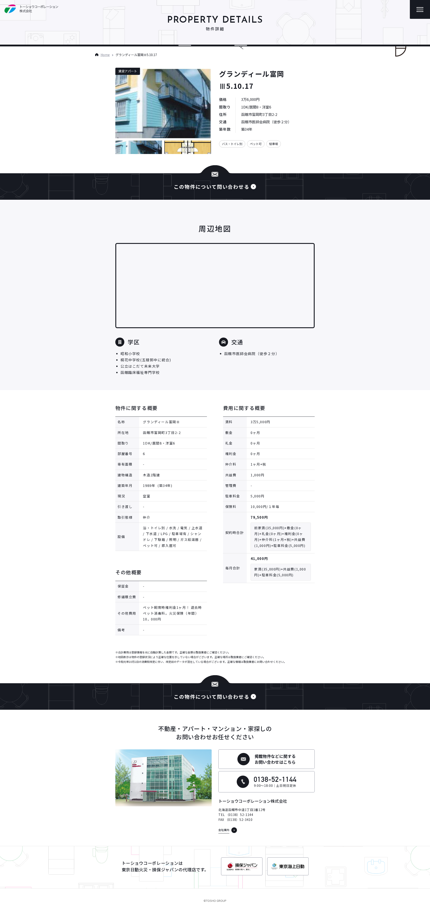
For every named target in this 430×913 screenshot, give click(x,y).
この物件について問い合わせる (211, 186)
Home (105, 54)
